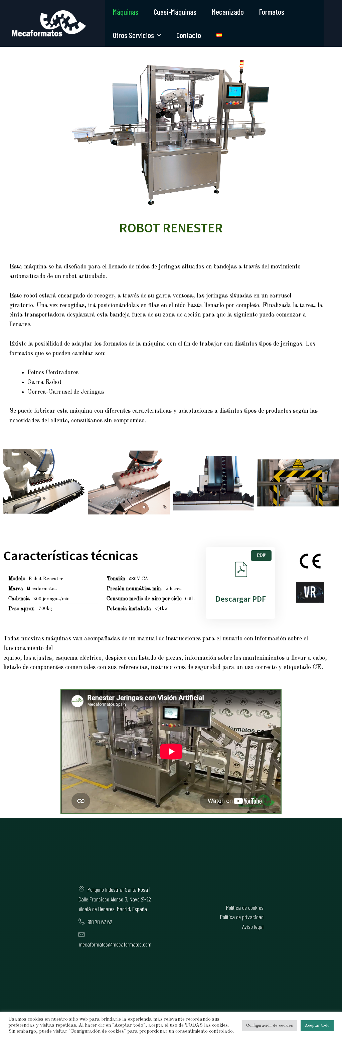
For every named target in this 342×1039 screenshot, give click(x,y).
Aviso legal (253, 926)
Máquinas (125, 11)
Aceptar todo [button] (317, 1025)
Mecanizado (228, 11)
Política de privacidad (242, 916)
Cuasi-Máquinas (175, 11)
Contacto (188, 35)
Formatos (271, 11)
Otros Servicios (133, 35)
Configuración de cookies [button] (269, 1025)
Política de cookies (245, 907)
